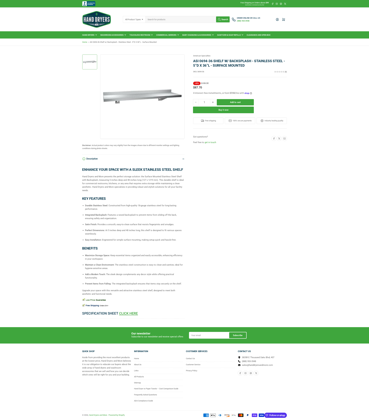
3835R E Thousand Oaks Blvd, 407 (258, 357)
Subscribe (237, 335)
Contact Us (190, 358)
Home (84, 42)
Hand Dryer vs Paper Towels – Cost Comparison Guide (156, 389)
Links (136, 371)
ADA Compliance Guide (143, 401)
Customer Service (193, 364)
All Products (139, 377)
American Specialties (201, 56)
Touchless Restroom (139, 35)
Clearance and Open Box (258, 35)
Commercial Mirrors (166, 35)
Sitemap (137, 383)
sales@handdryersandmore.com (257, 365)
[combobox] (187, 19)
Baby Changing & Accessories (196, 35)
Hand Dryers (88, 35)
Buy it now (223, 110)
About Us (137, 364)
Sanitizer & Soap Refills (229, 35)
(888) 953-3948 (249, 361)
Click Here (128, 313)
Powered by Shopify (117, 415)
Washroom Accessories (112, 35)
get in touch (210, 142)
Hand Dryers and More (98, 415)
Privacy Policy (191, 371)
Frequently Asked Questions (145, 395)
